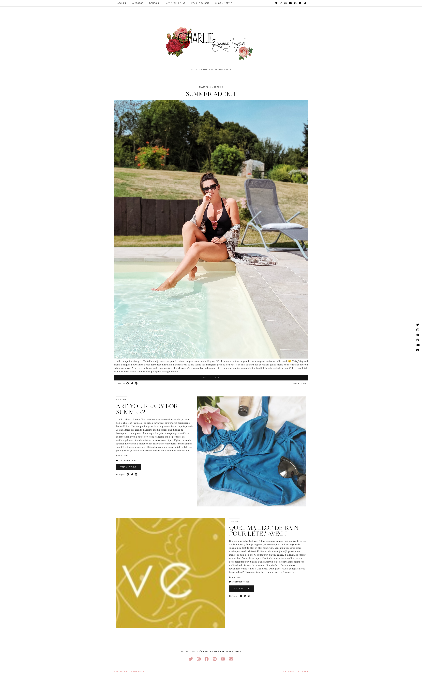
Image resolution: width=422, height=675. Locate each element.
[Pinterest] (285, 3)
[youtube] (223, 659)
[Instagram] (281, 3)
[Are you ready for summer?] (251, 451)
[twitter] (191, 659)
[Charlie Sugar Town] (211, 41)
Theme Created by (294, 671)
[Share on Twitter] (132, 383)
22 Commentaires (127, 460)
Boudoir (154, 3)
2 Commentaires (240, 582)
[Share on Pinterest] (136, 383)
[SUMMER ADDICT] (211, 357)
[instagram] (199, 659)
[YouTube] (290, 3)
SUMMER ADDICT (211, 93)
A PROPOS (137, 3)
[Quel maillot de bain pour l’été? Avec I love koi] (170, 573)
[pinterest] (215, 659)
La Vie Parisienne (175, 3)
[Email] (300, 3)
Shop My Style (223, 3)
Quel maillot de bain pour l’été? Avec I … (263, 530)
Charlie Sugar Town (132, 671)
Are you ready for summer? (147, 409)
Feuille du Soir (200, 3)
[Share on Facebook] (128, 383)
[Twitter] (276, 3)
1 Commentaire (300, 383)
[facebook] (207, 659)
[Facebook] (295, 3)
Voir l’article (211, 378)
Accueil (122, 3)
